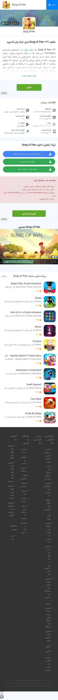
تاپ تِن (12, 537)
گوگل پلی (21, 125)
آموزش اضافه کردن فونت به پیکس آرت (48, 532)
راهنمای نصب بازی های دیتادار (11, 492)
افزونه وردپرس (23, 485)
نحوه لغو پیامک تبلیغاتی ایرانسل (47, 472)
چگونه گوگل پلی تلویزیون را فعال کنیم (47, 509)
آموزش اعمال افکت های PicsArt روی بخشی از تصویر (48, 591)
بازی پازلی (28, 50)
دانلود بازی (14, 111)
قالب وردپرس (23, 477)
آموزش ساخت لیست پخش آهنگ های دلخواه (48, 617)
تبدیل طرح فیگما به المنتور (23, 512)
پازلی (6, 111)
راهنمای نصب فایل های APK (11, 452)
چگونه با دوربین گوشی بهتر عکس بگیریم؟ (48, 660)
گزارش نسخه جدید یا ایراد (14, 132)
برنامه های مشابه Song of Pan (29, 276)
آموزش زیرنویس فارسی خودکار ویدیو (47, 455)
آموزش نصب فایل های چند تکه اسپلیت (11, 472)
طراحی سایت (23, 500)
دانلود (29, 87)
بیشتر (3, 276)
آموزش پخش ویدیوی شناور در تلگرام (48, 639)
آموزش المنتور (29, 213)
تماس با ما (24, 451)
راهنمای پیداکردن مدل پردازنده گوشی (10, 509)
